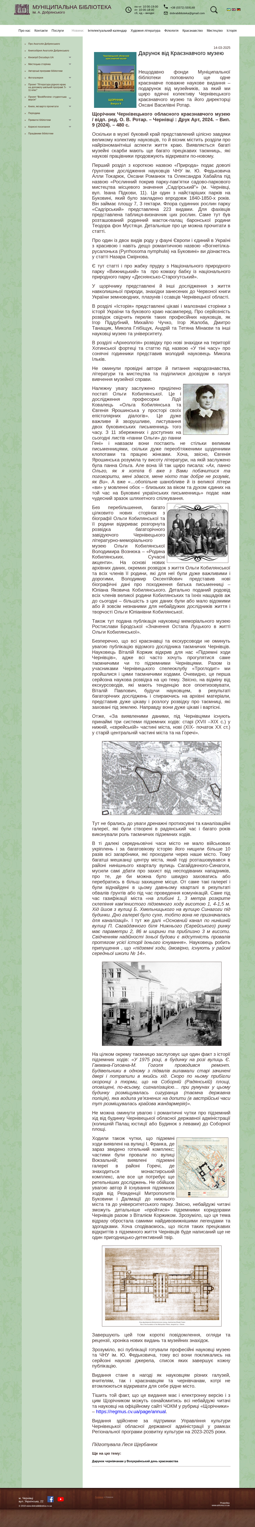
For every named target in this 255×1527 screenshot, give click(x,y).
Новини (77, 30)
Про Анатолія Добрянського (44, 43)
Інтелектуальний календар (107, 30)
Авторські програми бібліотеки (45, 71)
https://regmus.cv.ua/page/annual (131, 1411)
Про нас (24, 30)
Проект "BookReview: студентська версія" (47, 98)
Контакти (41, 30)
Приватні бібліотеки (39, 120)
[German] (239, 9)
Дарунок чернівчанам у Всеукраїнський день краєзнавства (135, 1461)
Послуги (58, 30)
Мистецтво (215, 30)
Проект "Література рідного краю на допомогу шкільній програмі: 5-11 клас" (47, 87)
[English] (234, 9)
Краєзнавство (192, 30)
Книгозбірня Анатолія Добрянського (48, 50)
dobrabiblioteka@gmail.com (187, 13)
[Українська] (229, 9)
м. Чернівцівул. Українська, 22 (31, 1500)
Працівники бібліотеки (40, 133)
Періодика (34, 113)
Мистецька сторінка (39, 64)
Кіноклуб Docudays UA (41, 57)
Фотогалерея (35, 77)
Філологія (171, 30)
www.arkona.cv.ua (221, 1505)
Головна (99, 1497)
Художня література (145, 30)
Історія (232, 30)
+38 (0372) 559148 (182, 7)
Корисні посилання (39, 126)
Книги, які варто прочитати (43, 106)
